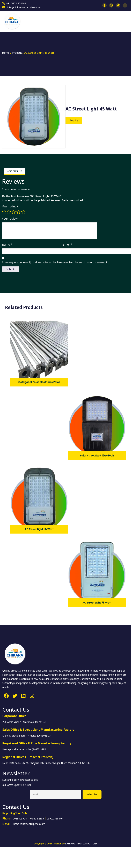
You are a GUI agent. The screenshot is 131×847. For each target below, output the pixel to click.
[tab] (14, 171)
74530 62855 (37, 818)
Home (6, 53)
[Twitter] (14, 695)
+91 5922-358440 (16, 3)
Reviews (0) (14, 171)
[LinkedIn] (23, 695)
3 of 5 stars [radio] (14, 212)
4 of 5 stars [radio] (18, 212)
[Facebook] (6, 695)
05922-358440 (55, 818)
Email (67, 245)
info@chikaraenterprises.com (23, 7)
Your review (11, 219)
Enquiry (74, 120)
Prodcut (17, 53)
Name (7, 245)
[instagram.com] (31, 695)
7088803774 (20, 818)
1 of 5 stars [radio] (4, 212)
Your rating (10, 206)
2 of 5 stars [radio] (9, 212)
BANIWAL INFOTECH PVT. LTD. (81, 843)
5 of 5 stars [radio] (23, 212)
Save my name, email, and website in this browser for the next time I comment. (55, 262)
